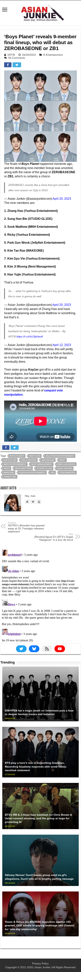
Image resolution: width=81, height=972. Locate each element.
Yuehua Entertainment (32, 472)
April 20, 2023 (61, 198)
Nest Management (41, 464)
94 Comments (16, 57)
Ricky (7, 468)
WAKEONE (9, 472)
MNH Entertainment (15, 464)
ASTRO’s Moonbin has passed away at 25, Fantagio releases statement (26, 527)
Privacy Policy (40, 963)
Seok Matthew (23, 468)
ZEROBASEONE (67, 472)
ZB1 (52, 472)
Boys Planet (17, 456)
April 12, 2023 (61, 345)
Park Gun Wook (66, 464)
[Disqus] (40, 595)
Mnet (62, 460)
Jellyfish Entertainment (60, 456)
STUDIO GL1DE (44, 468)
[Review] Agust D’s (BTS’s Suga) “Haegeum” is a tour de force (53, 537)
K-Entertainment (53, 54)
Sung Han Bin (64, 468)
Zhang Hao (10, 477)
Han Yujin (34, 456)
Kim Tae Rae (48, 460)
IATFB (11, 54)
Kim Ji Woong (28, 460)
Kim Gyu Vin (10, 460)
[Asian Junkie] (40, 12)
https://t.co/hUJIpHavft (29, 336)
